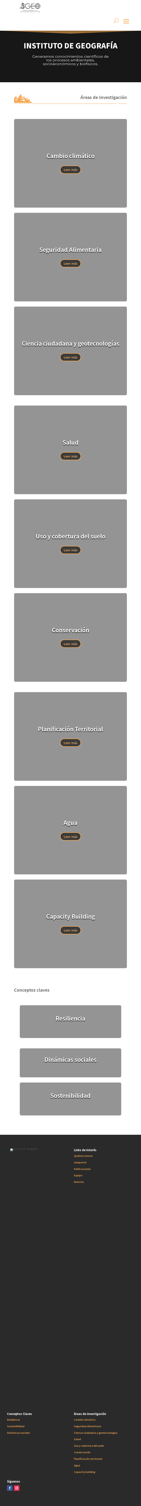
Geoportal (80, 1162)
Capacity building (84, 1472)
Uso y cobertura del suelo (89, 1445)
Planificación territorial (88, 1458)
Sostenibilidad (15, 1426)
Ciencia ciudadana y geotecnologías (95, 1432)
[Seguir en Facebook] (10, 1488)
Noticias (79, 1182)
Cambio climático (84, 1419)
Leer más (70, 169)
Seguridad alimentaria (87, 1426)
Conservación (82, 1452)
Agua (77, 1465)
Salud (77, 1439)
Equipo (78, 1175)
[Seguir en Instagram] (16, 1488)
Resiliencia (13, 1419)
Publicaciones (82, 1169)
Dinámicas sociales (18, 1432)
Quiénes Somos (83, 1156)
